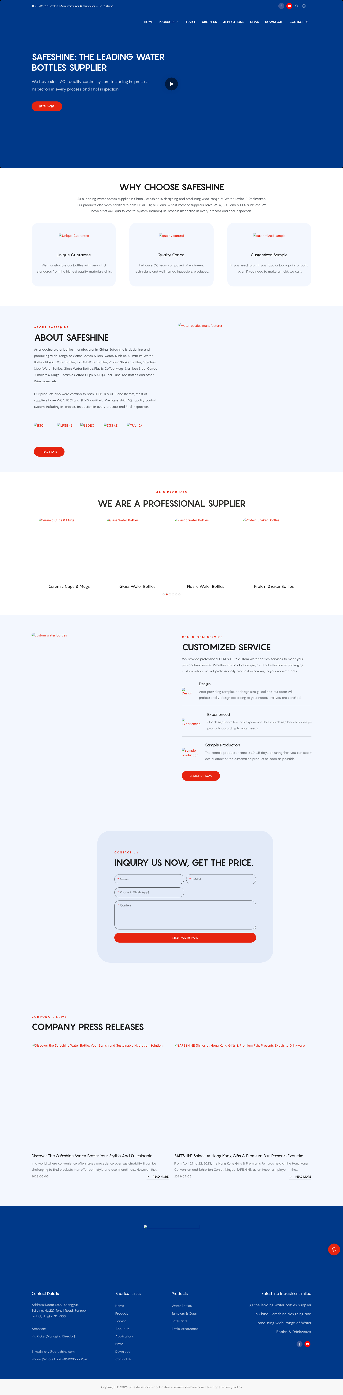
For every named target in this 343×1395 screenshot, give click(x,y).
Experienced (218, 714)
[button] (163, 594)
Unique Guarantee (74, 255)
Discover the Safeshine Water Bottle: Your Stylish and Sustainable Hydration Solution (92, 1156)
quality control (171, 255)
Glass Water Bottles (137, 586)
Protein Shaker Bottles (274, 586)
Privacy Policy (232, 1387)
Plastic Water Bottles (205, 586)
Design (205, 684)
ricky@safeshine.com (58, 1352)
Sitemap (212, 1387)
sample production (222, 745)
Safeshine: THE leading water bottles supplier (98, 62)
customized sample (269, 255)
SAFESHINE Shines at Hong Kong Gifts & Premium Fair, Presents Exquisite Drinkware (238, 1156)
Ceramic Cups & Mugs (69, 586)
